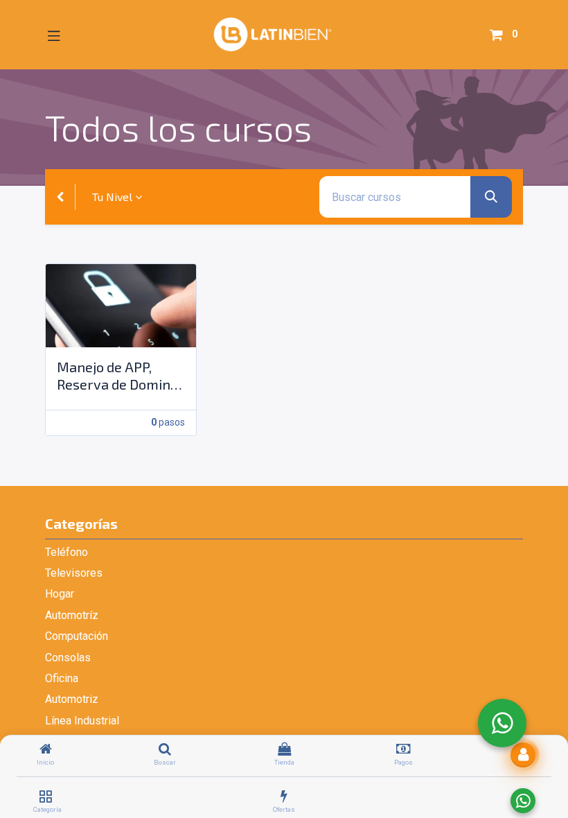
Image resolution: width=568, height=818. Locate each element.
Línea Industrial (82, 720)
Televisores (74, 573)
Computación (76, 636)
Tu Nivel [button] (112, 196)
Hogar (59, 593)
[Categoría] (45, 796)
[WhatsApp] (502, 723)
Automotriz (71, 699)
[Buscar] (165, 749)
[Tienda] (284, 749)
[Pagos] (403, 749)
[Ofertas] (284, 796)
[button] (523, 754)
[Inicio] (45, 749)
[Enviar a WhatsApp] (523, 800)
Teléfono (66, 552)
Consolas (68, 657)
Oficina (61, 678)
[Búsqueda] (491, 197)
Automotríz (71, 615)
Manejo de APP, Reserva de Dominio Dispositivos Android (119, 375)
